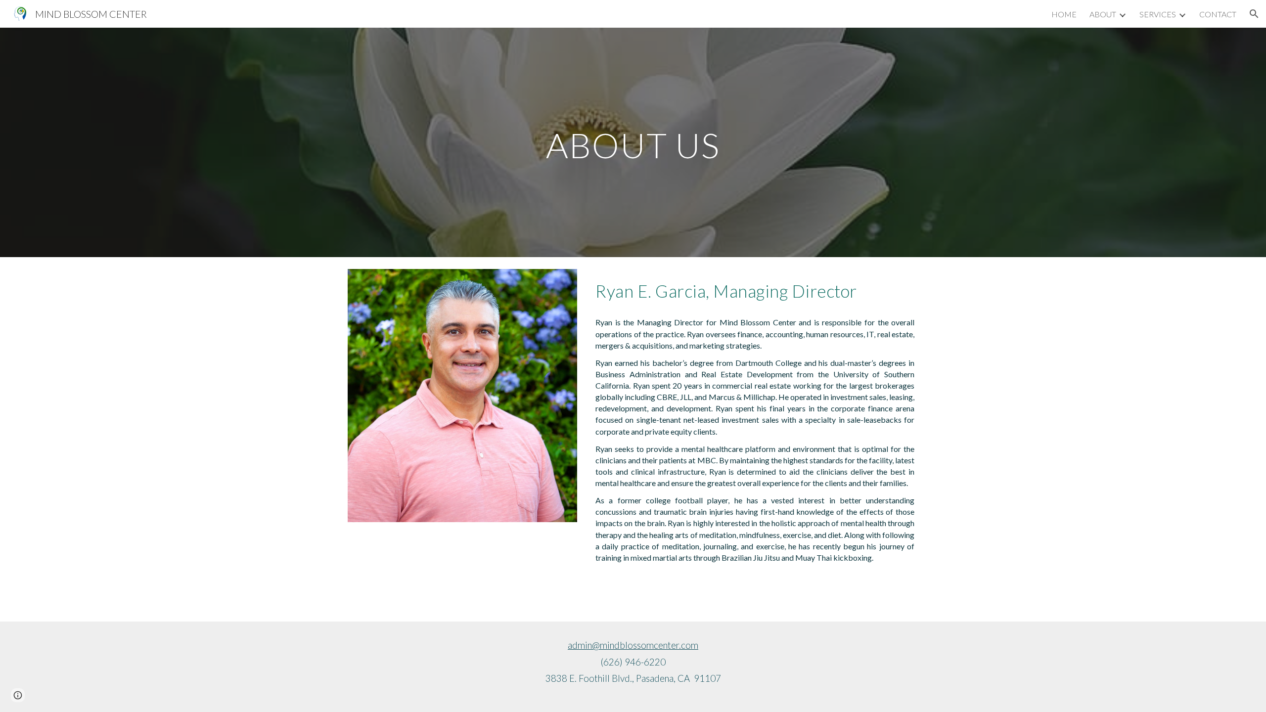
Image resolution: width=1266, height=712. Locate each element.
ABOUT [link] (1102, 14)
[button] (1254, 14)
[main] (633, 142)
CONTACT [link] (1217, 14)
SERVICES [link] (1157, 14)
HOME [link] (1064, 14)
